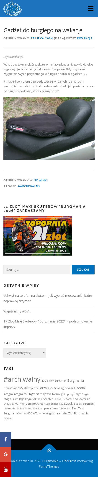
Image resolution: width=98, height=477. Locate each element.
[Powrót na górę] (49, 450)
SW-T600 (32, 408)
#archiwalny (29, 186)
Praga (7, 399)
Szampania (44, 408)
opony (69, 394)
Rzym (28, 399)
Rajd (21, 399)
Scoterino (84, 399)
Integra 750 (20, 394)
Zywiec (7, 418)
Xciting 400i (49, 413)
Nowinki (41, 180)
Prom (15, 399)
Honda (79, 388)
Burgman (60, 381)
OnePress (69, 461)
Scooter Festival (52, 399)
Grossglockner (63, 388)
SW (25, 408)
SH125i (7, 403)
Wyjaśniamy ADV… (17, 311)
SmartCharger (36, 403)
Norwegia (58, 394)
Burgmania (75, 380)
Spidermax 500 (54, 403)
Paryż (77, 394)
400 (43, 381)
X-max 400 (25, 413)
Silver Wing (19, 403)
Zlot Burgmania (78, 413)
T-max (55, 408)
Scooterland (70, 399)
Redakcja (85, 38)
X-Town (37, 413)
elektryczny (30, 388)
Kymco (34, 393)
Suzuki (68, 403)
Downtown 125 (13, 388)
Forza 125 (46, 388)
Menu (90, 8)
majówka (46, 394)
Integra (8, 394)
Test (74, 408)
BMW (50, 380)
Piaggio (86, 394)
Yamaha (62, 413)
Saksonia (37, 399)
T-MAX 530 (65, 408)
